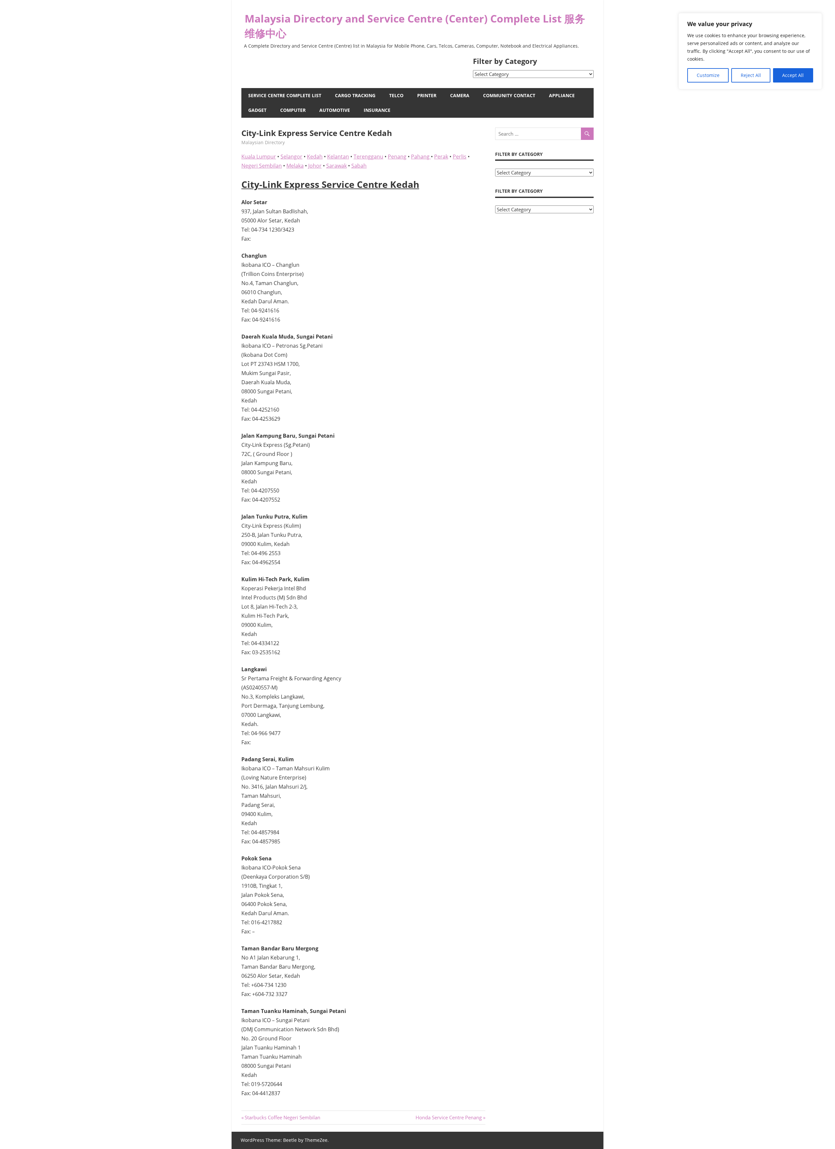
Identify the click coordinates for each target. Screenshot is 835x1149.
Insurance (377, 110)
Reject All (751, 75)
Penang (397, 156)
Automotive (334, 110)
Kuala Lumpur (258, 156)
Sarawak (336, 165)
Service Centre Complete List (284, 95)
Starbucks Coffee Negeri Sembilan (282, 1117)
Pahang (421, 156)
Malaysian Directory (263, 142)
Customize (708, 75)
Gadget (257, 110)
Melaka (295, 165)
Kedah (315, 156)
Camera (459, 95)
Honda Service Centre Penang (449, 1117)
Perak (441, 156)
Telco (396, 95)
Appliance (562, 95)
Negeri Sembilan (261, 165)
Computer (293, 110)
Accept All (793, 75)
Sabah (359, 165)
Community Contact (509, 95)
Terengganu (368, 156)
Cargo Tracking (355, 95)
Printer (426, 95)
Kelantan (338, 156)
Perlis (459, 156)
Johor (315, 165)
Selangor (291, 156)
